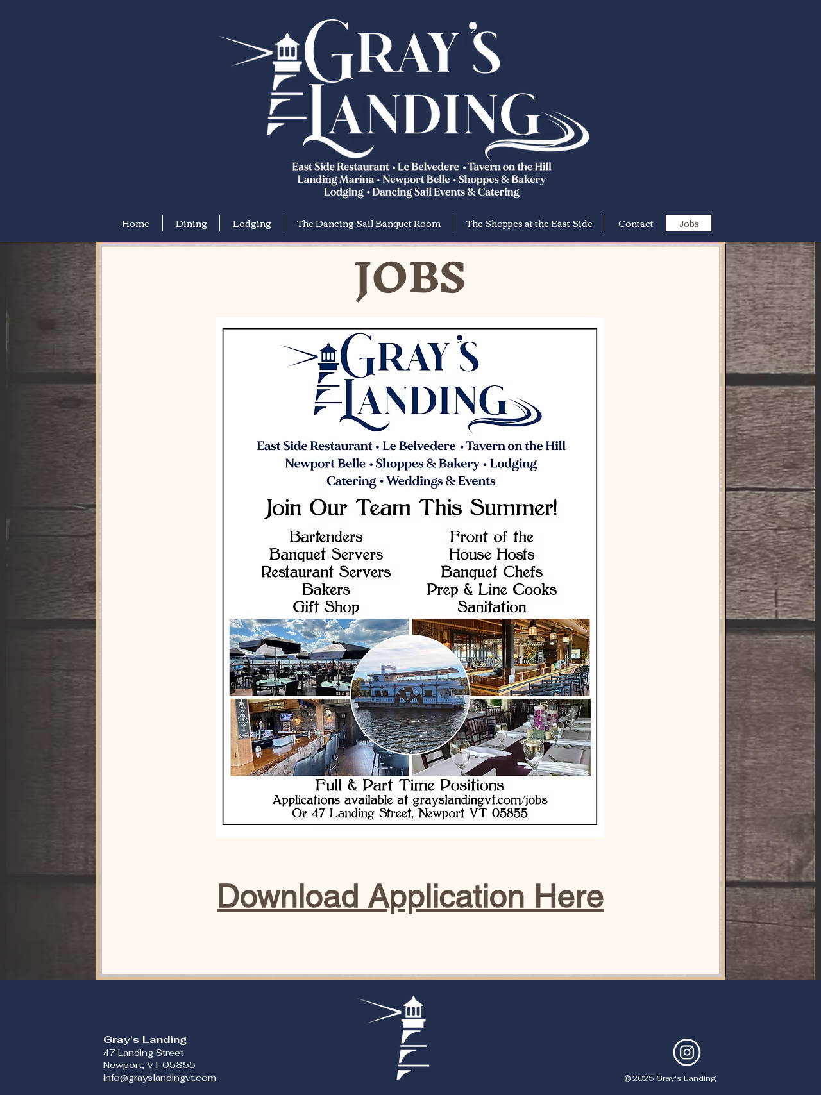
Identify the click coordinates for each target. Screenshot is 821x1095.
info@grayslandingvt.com (159, 1077)
